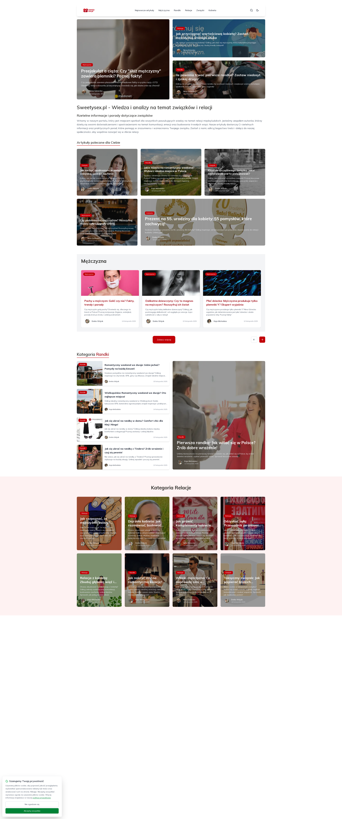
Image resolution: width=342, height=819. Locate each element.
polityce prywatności (42, 798)
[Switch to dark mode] (257, 10)
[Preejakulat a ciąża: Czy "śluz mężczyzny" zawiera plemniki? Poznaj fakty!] (123, 59)
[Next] (262, 340)
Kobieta (212, 10)
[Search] (251, 10)
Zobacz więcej (164, 339)
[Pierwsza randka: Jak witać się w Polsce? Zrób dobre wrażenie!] (219, 415)
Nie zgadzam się (32, 804)
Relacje (188, 10)
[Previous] (254, 340)
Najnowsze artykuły (144, 10)
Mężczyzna (164, 10)
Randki (177, 10)
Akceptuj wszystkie (32, 811)
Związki (200, 10)
